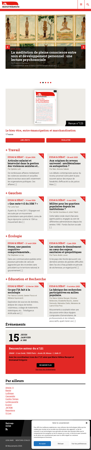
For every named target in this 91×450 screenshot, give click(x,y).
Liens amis (10, 440)
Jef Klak (9, 407)
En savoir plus (45, 365)
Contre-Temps (12, 399)
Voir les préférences (79, 444)
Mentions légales (23, 440)
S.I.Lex (8, 413)
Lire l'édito (25, 140)
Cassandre (10, 396)
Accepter (42, 444)
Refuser (61, 444)
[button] (86, 423)
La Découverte (12, 402)
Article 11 (10, 388)
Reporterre (10, 410)
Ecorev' (9, 405)
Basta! (8, 390)
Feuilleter (65, 140)
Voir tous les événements (45, 369)
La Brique (10, 393)
